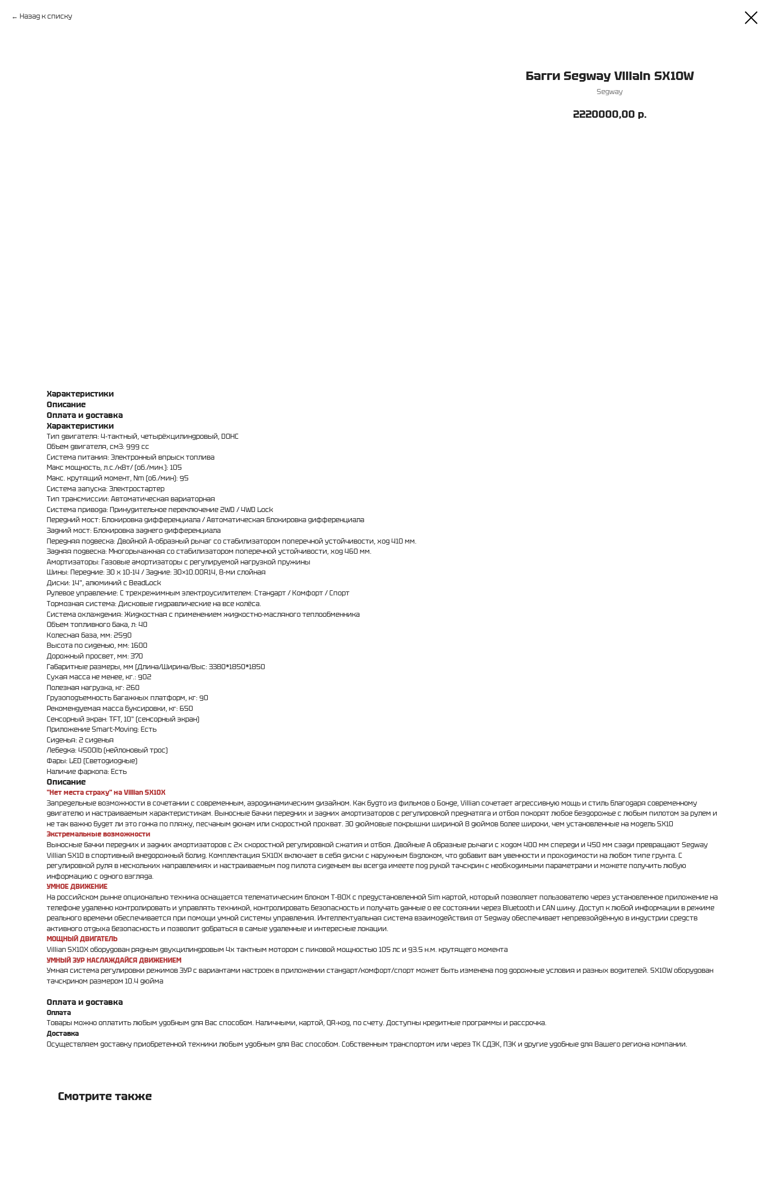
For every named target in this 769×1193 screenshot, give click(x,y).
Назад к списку (46, 16)
